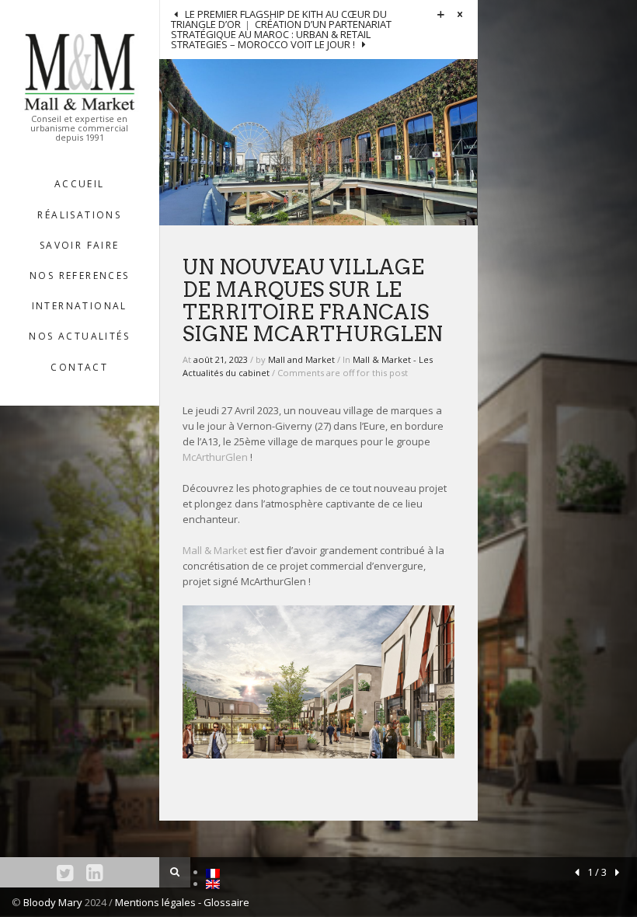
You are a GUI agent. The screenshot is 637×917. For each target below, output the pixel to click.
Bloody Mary (52, 902)
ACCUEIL (79, 183)
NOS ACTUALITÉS (79, 336)
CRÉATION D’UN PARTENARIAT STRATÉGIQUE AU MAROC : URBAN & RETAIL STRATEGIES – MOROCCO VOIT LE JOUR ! (281, 34)
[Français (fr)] (213, 872)
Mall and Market (301, 359)
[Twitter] (64, 872)
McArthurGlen (215, 457)
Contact (79, 367)
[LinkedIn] (94, 872)
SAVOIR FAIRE (80, 245)
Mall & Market (215, 550)
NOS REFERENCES (80, 275)
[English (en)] (213, 884)
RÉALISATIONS (79, 214)
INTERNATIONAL (79, 305)
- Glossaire (223, 902)
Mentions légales (156, 902)
